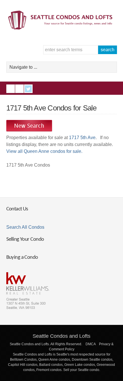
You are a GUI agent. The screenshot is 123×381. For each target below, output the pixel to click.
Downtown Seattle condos (92, 360)
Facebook (10, 88)
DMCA (91, 344)
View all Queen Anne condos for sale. (44, 151)
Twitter (28, 88)
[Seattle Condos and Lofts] (61, 28)
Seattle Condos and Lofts (61, 336)
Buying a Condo (22, 257)
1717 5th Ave (82, 137)
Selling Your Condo (25, 239)
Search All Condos (25, 227)
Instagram (19, 88)
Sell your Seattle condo (81, 370)
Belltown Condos (23, 360)
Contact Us (17, 209)
